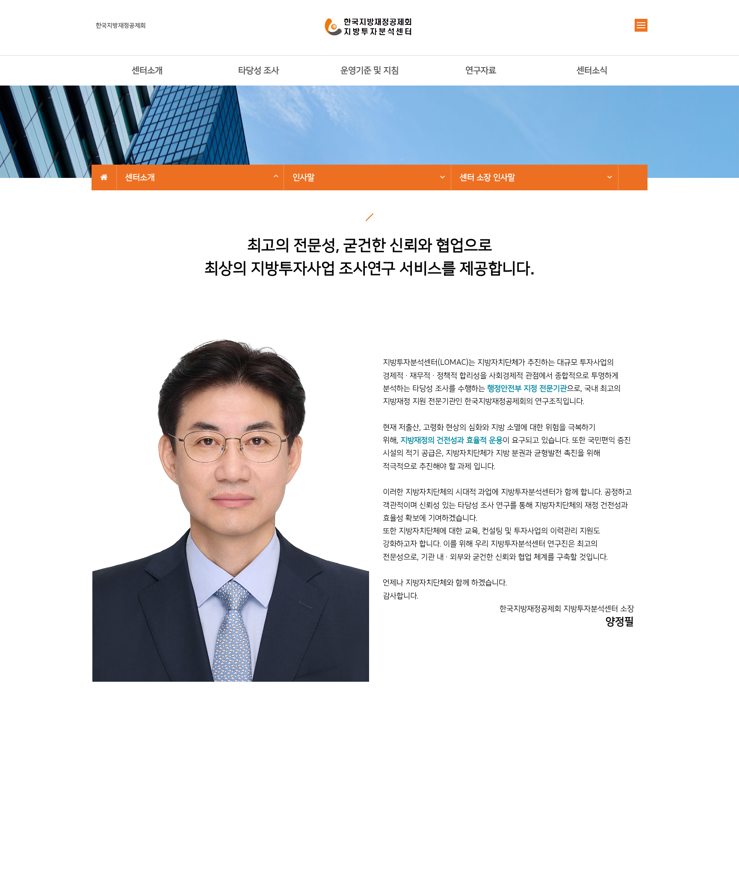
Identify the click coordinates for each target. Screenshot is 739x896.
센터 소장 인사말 (487, 177)
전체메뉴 (641, 25)
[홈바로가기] (369, 25)
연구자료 (480, 70)
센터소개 (147, 70)
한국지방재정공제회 (121, 25)
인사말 (303, 177)
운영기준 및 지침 (369, 70)
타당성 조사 (258, 70)
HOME (104, 177)
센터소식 (591, 70)
